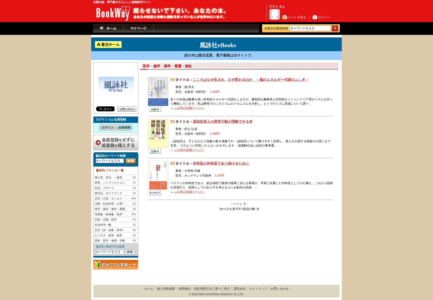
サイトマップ (258, 288)
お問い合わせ (280, 288)
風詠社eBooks (218, 45)
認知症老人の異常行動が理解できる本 (223, 121)
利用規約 (184, 288)
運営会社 (240, 288)
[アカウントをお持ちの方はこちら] (107, 126)
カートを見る (297, 17)
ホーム (148, 288)
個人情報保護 (166, 288)
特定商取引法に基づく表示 (212, 288)
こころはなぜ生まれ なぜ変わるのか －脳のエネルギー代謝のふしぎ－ (251, 80)
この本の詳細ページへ (189, 108)
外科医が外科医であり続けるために (221, 163)
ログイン (324, 17)
